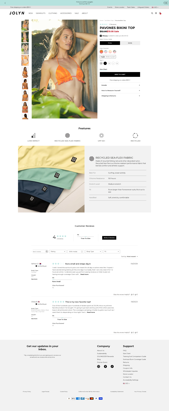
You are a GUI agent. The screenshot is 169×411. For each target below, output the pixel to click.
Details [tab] (104, 85)
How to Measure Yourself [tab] (111, 90)
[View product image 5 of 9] (25, 77)
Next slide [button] (164, 3)
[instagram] (98, 367)
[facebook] (105, 367)
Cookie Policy (64, 391)
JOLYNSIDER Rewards (105, 356)
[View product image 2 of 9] (25, 42)
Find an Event (102, 362)
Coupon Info (127, 368)
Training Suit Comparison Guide (134, 356)
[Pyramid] (101, 51)
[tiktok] (112, 367)
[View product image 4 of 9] (25, 65)
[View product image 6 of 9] (25, 89)
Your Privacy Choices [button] (140, 391)
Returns (126, 362)
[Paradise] (106, 51)
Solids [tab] (130, 43)
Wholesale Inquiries (130, 371)
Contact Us (127, 377)
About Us (100, 350)
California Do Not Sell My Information (89, 391)
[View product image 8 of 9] (25, 112)
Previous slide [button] (5, 3)
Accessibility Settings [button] (130, 380)
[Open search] (152, 13)
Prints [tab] (110, 43)
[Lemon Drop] (114, 51)
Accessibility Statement (117, 391)
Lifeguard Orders (143, 7)
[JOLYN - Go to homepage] (16, 13)
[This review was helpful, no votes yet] (131, 294)
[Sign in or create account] (156, 13)
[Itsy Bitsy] (110, 51)
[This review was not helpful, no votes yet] (135, 294)
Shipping (126, 365)
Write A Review (109, 238)
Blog (99, 359)
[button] (159, 15)
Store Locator (119, 7)
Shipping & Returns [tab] (109, 96)
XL (117, 63)
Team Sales (131, 7)
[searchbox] (38, 251)
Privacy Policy (27, 391)
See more (34, 279)
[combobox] (57, 251)
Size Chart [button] (103, 69)
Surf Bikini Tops (109, 20)
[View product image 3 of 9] (25, 54)
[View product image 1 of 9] (25, 30)
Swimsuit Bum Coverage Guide (134, 359)
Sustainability (102, 353)
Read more (84, 274)
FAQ (124, 350)
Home (101, 20)
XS (101, 63)
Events (109, 7)
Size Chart (126, 353)
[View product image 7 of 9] (25, 100)
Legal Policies (45, 391)
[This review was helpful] (132, 332)
